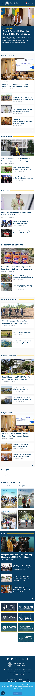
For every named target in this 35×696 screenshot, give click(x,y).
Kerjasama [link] (5, 81)
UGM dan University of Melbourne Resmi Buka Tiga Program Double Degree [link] (15, 85)
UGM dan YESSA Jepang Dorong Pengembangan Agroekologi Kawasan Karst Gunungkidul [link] (21, 445)
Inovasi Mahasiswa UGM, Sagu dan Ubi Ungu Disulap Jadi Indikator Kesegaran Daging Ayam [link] (16, 268)
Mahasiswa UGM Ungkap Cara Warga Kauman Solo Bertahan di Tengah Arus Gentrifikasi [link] (23, 277)
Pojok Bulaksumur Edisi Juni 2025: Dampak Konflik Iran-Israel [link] (22, 588)
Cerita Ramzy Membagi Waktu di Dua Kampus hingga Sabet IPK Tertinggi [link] (15, 160)
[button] (15, 24)
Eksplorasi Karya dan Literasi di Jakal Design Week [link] (22, 122)
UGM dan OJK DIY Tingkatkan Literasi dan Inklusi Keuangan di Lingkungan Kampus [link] (23, 455)
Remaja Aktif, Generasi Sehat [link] (22, 332)
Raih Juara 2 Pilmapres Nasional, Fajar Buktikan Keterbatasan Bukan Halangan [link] (22, 110)
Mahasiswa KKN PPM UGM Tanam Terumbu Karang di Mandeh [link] (22, 566)
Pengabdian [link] (16, 95)
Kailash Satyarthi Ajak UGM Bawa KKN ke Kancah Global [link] (16, 32)
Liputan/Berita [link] (16, 119)
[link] (13, 3)
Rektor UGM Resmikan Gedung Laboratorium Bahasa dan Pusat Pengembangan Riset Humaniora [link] (23, 399)
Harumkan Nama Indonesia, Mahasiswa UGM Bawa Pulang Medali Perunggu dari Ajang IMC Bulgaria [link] (23, 232)
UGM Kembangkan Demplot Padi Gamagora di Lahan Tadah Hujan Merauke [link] (22, 98)
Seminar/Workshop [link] (7, 28)
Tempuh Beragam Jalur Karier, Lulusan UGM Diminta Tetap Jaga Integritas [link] (23, 178)
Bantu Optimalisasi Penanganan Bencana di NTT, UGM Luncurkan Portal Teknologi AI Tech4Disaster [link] (23, 286)
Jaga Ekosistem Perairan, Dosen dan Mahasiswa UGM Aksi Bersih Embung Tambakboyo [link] (21, 389)
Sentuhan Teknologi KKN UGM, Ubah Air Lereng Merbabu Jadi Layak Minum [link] (22, 342)
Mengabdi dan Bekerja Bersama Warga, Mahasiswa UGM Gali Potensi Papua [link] (17, 556)
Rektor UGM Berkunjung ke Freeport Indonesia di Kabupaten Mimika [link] (22, 577)
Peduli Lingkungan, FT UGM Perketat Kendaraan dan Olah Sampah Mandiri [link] (16, 378)
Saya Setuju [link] (17, 693)
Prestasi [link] (15, 107)
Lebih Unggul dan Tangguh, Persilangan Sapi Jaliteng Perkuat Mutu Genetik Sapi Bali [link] (23, 168)
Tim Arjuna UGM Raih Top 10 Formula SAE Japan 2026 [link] (21, 222)
